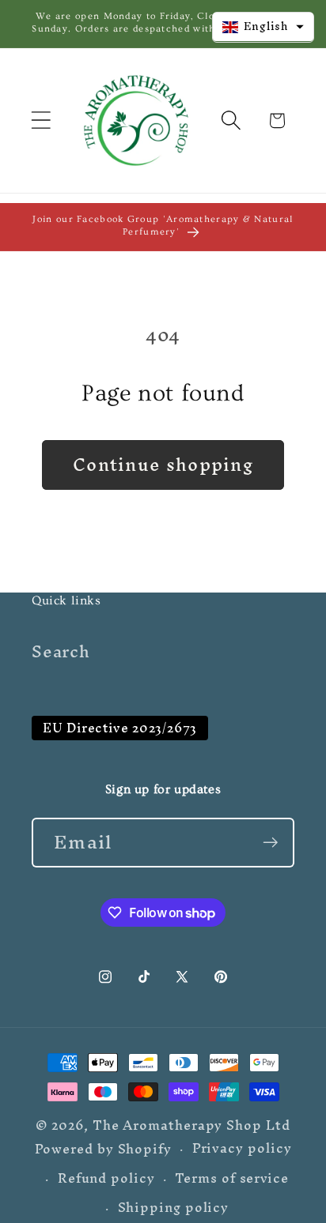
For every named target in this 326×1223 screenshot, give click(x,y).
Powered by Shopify (103, 1148)
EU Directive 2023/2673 (120, 728)
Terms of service (232, 1178)
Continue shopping (163, 464)
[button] (40, 120)
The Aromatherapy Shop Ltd (191, 1125)
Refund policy (106, 1178)
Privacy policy (242, 1149)
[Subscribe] (270, 842)
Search (61, 651)
